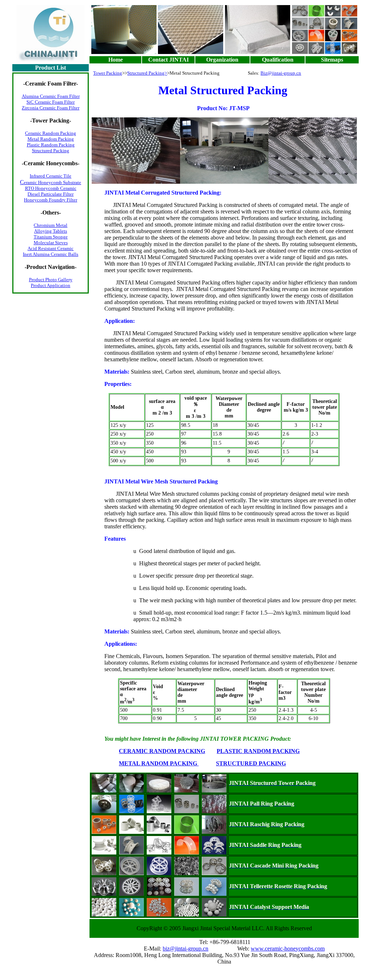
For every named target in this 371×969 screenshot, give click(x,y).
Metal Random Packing (51, 139)
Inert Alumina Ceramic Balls (50, 254)
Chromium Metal (50, 225)
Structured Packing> (147, 73)
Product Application (50, 285)
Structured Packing (50, 150)
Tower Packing (107, 73)
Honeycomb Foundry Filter (50, 200)
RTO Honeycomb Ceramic (50, 188)
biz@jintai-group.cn (185, 948)
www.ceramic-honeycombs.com (288, 948)
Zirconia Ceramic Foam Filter (50, 108)
